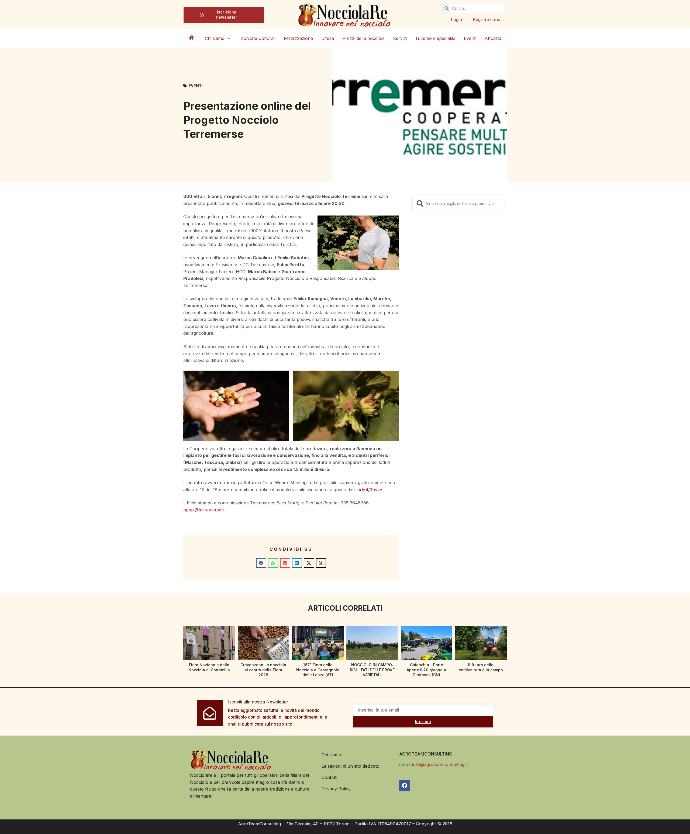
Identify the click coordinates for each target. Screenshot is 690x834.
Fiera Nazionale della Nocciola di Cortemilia (209, 667)
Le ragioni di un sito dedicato (351, 766)
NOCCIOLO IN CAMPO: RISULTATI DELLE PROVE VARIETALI (372, 669)
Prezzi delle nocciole (363, 38)
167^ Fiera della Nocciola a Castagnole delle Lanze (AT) (317, 669)
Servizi (400, 38)
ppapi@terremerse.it (204, 509)
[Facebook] (404, 785)
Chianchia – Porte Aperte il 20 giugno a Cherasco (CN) (426, 669)
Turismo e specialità (435, 38)
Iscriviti (423, 721)
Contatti (329, 777)
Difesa (327, 38)
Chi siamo (215, 38)
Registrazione (486, 19)
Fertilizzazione (298, 38)
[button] (261, 563)
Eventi (470, 38)
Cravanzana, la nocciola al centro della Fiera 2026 (263, 669)
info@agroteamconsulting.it (440, 764)
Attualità (493, 38)
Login (456, 19)
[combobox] (458, 203)
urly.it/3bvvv (369, 489)
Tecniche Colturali (257, 38)
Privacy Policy (336, 788)
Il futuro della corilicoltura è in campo (481, 667)
